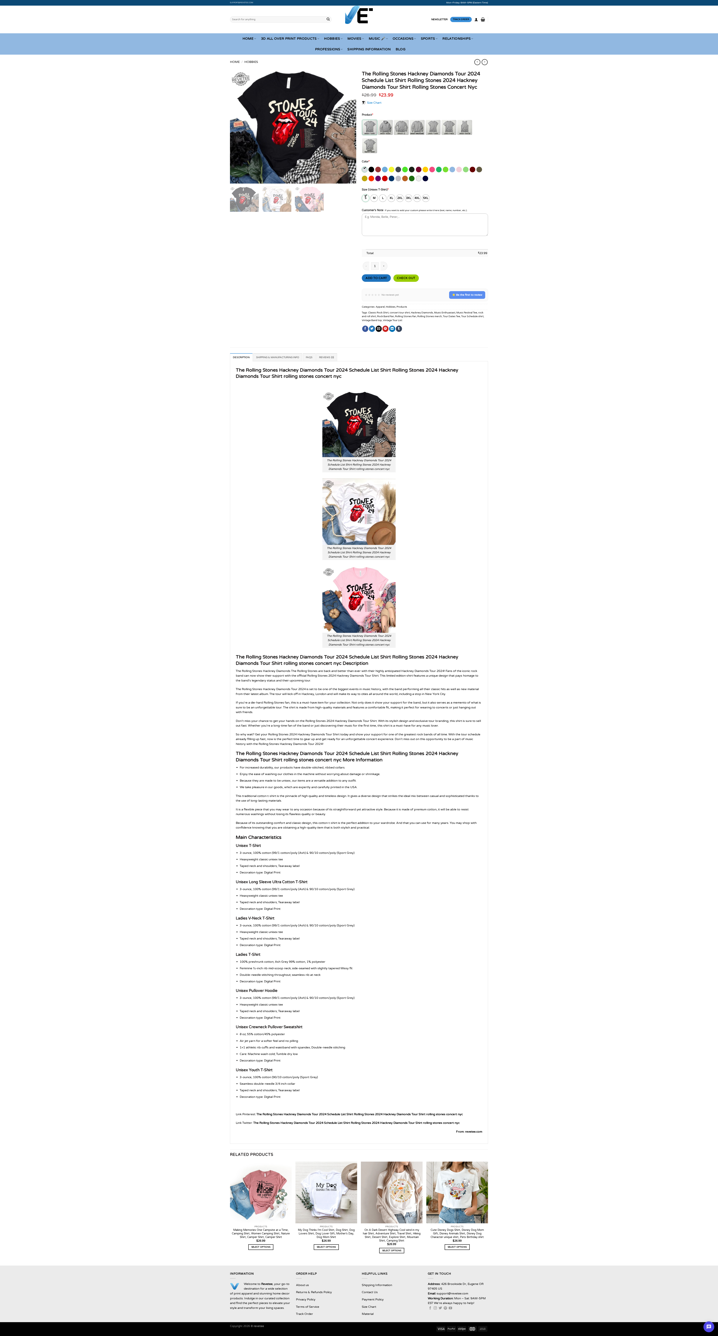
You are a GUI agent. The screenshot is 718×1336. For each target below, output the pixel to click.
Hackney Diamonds (422, 312)
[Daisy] (392, 169)
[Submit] (328, 19)
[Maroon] (473, 169)
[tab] (241, 357)
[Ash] (365, 169)
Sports (428, 39)
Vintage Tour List (392, 320)
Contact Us (370, 1292)
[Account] (476, 19)
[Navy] (426, 178)
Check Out (406, 278)
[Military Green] (479, 169)
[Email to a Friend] (379, 329)
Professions (327, 49)
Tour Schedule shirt (472, 316)
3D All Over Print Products (289, 39)
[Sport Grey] (398, 178)
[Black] (372, 169)
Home (248, 39)
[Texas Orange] (405, 178)
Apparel (380, 306)
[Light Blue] (452, 169)
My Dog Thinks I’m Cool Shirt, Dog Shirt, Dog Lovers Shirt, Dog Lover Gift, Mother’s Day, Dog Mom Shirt (326, 1233)
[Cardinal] (378, 169)
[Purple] (378, 178)
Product (367, 114)
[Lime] (466, 169)
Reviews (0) (326, 357)
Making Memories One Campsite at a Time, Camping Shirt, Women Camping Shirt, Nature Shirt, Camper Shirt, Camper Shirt (261, 1233)
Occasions (403, 39)
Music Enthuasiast (444, 312)
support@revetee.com (241, 2)
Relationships (456, 39)
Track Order (304, 1314)
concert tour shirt (400, 312)
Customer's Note (372, 210)
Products (402, 306)
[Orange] (372, 178)
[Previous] (237, 126)
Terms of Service (307, 1307)
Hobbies (332, 39)
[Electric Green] (405, 169)
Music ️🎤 (377, 39)
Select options (261, 1247)
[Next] (349, 126)
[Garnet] (419, 169)
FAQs (309, 357)
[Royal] (392, 178)
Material (368, 1314)
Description (241, 357)
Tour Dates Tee (451, 316)
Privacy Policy (305, 1299)
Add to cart (376, 278)
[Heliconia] (432, 169)
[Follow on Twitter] (440, 1308)
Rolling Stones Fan (405, 316)
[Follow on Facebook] (430, 1308)
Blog (400, 49)
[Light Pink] (459, 169)
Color (366, 161)
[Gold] (426, 169)
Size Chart (374, 102)
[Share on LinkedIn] (392, 329)
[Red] (385, 178)
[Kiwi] (446, 169)
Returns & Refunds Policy (314, 1292)
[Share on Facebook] (365, 329)
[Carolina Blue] (385, 169)
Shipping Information (369, 49)
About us (302, 1285)
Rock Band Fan (385, 316)
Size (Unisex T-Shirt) (375, 189)
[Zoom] (235, 179)
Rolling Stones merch (429, 316)
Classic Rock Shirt (378, 312)
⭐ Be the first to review (467, 294)
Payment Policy (373, 1299)
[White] (419, 178)
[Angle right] (484, 62)
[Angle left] (477, 62)
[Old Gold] (365, 178)
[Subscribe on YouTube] (450, 1308)
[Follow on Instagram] (435, 1308)
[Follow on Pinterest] (445, 1308)
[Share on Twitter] (372, 329)
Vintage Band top (372, 320)
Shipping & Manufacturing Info (277, 357)
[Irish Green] (439, 169)
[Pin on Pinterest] (385, 329)
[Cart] (483, 19)
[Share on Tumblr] (399, 329)
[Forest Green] (412, 169)
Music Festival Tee (466, 312)
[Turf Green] (412, 178)
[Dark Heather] (398, 169)
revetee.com (473, 1132)
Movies (354, 39)
